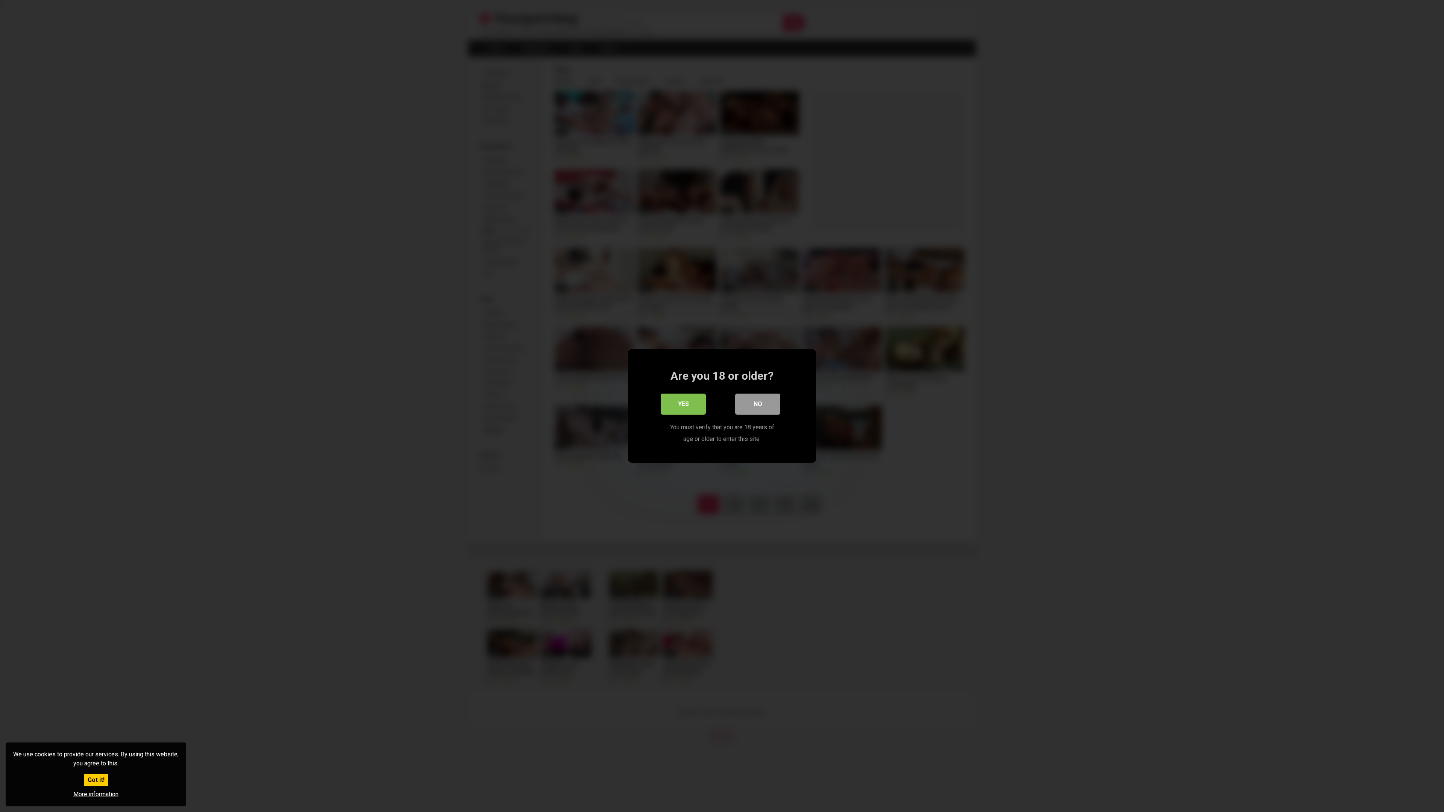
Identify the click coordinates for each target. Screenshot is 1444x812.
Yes (683, 404)
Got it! (96, 779)
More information (95, 794)
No (758, 404)
